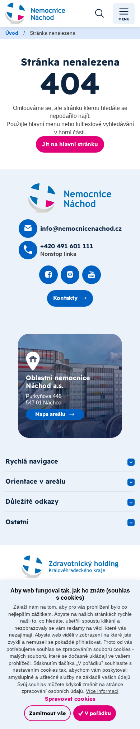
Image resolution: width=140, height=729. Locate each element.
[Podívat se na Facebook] (48, 274)
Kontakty (65, 297)
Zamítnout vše (47, 713)
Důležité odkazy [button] (32, 501)
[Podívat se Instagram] (70, 274)
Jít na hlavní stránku (70, 144)
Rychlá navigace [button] (31, 461)
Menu (124, 19)
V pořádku (97, 713)
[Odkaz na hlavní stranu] (35, 13)
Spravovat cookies (70, 698)
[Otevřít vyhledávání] (99, 13)
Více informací (102, 691)
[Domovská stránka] (70, 198)
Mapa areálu (50, 414)
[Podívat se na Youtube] (91, 274)
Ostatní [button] (16, 522)
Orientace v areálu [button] (35, 481)
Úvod (11, 33)
